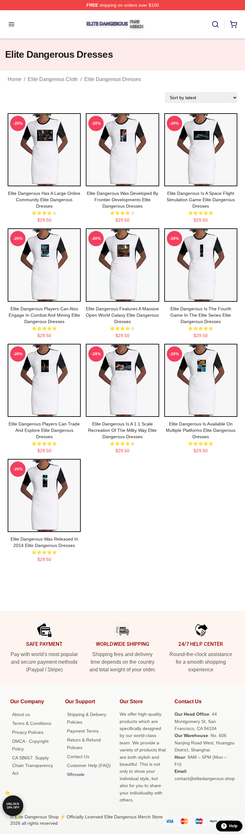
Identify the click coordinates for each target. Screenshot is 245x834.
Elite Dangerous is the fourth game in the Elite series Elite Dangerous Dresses (200, 315)
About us (21, 714)
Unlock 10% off (12, 805)
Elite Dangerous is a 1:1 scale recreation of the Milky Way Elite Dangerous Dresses (122, 430)
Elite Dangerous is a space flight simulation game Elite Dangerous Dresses (201, 200)
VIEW (44, 179)
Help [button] (233, 826)
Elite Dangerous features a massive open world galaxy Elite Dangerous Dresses (122, 315)
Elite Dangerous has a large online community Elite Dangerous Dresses (44, 200)
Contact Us (78, 756)
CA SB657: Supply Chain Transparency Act (32, 765)
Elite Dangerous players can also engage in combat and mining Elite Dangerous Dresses (44, 315)
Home (14, 79)
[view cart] (233, 24)
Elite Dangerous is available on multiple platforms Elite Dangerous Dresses (200, 430)
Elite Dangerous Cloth (53, 79)
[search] (215, 24)
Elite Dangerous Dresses (112, 79)
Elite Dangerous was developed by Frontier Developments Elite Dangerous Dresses (122, 200)
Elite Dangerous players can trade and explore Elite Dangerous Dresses (44, 430)
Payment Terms (83, 731)
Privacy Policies (27, 732)
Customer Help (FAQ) (89, 765)
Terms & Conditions (31, 723)
